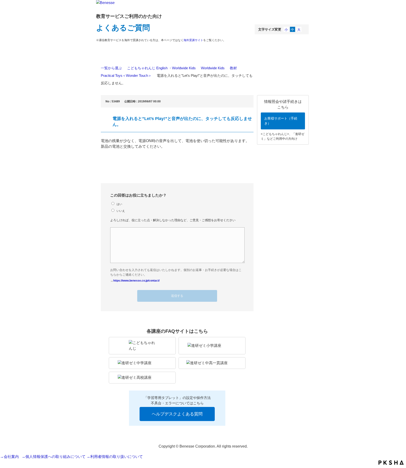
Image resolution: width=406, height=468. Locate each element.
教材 (233, 68)
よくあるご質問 (123, 27)
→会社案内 (10, 457)
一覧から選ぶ (111, 68)
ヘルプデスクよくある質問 (177, 414)
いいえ (121, 210)
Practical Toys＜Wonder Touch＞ (126, 75)
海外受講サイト (193, 40)
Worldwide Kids (213, 68)
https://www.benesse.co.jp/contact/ (136, 280)
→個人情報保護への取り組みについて (54, 457)
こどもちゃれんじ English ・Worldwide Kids (161, 68)
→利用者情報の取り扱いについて (114, 457)
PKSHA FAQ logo (391, 463)
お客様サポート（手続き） (280, 120)
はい (119, 203)
